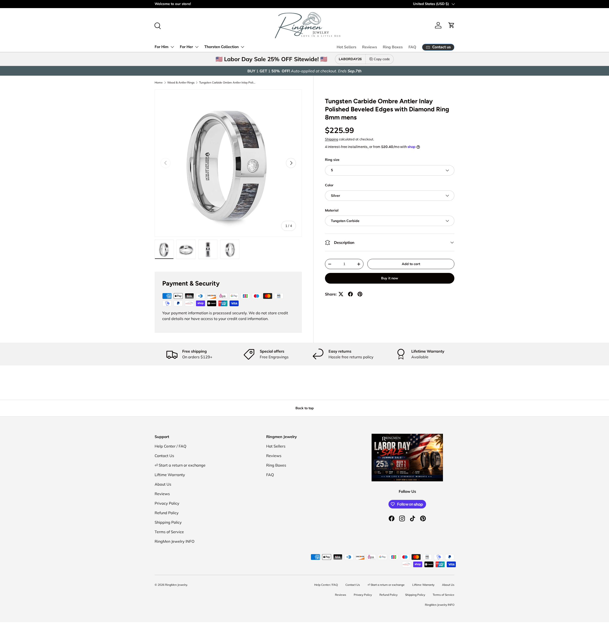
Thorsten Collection (221, 46)
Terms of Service (169, 531)
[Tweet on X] (341, 294)
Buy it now (389, 278)
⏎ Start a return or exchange (180, 465)
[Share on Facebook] (350, 294)
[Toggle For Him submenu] (172, 47)
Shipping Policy (168, 522)
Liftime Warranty (170, 474)
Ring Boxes (393, 47)
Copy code (382, 59)
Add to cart (411, 264)
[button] (451, 25)
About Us (163, 484)
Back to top (304, 408)
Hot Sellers (346, 47)
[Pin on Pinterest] (360, 294)
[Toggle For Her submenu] (197, 47)
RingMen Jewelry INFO (174, 541)
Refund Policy (167, 512)
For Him (161, 46)
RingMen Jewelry (176, 585)
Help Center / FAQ (170, 446)
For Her (186, 46)
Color (329, 185)
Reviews (369, 47)
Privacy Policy (167, 503)
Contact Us (164, 455)
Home (159, 82)
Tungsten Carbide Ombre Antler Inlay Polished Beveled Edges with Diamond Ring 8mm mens (227, 82)
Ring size (332, 160)
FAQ (412, 47)
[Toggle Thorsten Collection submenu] (242, 47)
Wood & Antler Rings (181, 82)
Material (332, 210)
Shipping (331, 139)
